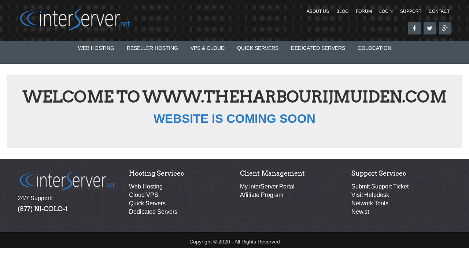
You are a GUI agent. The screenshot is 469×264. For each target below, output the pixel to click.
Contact (439, 11)
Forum (364, 11)
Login (386, 11)
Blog (342, 11)
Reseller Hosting (152, 48)
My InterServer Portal (267, 186)
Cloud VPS (143, 195)
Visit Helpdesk (370, 195)
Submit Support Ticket (380, 186)
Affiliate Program (261, 195)
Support (410, 11)
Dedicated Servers (318, 48)
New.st (360, 212)
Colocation (374, 48)
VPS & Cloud (208, 48)
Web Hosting (96, 48)
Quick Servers (257, 48)
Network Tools (369, 203)
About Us (318, 11)
